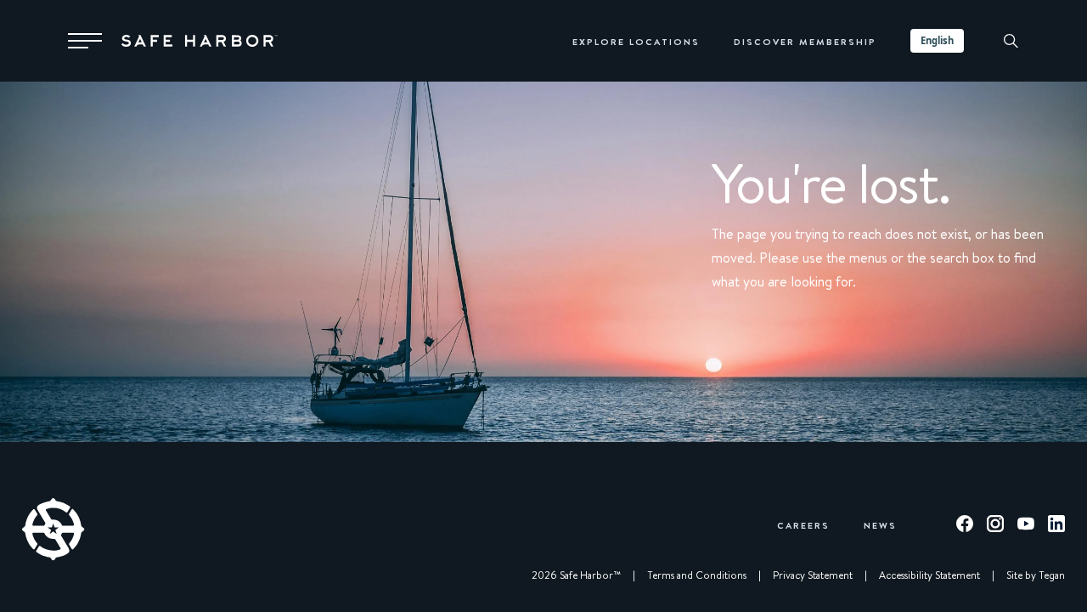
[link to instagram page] (995, 526)
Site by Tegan (1035, 575)
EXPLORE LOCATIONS (636, 41)
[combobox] (937, 41)
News (880, 524)
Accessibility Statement (929, 575)
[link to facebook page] (964, 526)
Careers (803, 524)
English (937, 40)
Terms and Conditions (696, 575)
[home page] (199, 41)
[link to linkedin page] (1056, 526)
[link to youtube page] (1025, 526)
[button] (85, 41)
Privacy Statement (813, 575)
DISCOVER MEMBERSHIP (805, 41)
